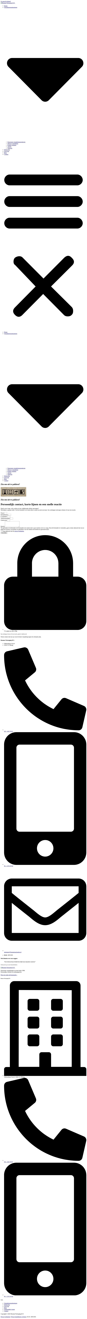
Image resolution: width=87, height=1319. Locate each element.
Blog (5, 153)
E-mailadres (4, 516)
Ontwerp (9, 148)
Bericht (3, 526)
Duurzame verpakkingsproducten (16, 142)
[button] (43, 243)
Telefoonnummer (5, 518)
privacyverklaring (19, 531)
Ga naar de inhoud (6, 1)
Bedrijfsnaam (4, 515)
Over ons (6, 151)
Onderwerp (4, 520)
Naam (2, 513)
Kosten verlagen (11, 145)
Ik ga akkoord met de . (13, 531)
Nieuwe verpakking (12, 143)
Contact (6, 154)
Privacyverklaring (5, 1317)
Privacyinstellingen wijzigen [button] (18, 1317)
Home (5, 6)
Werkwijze (7, 149)
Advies (9, 146)
